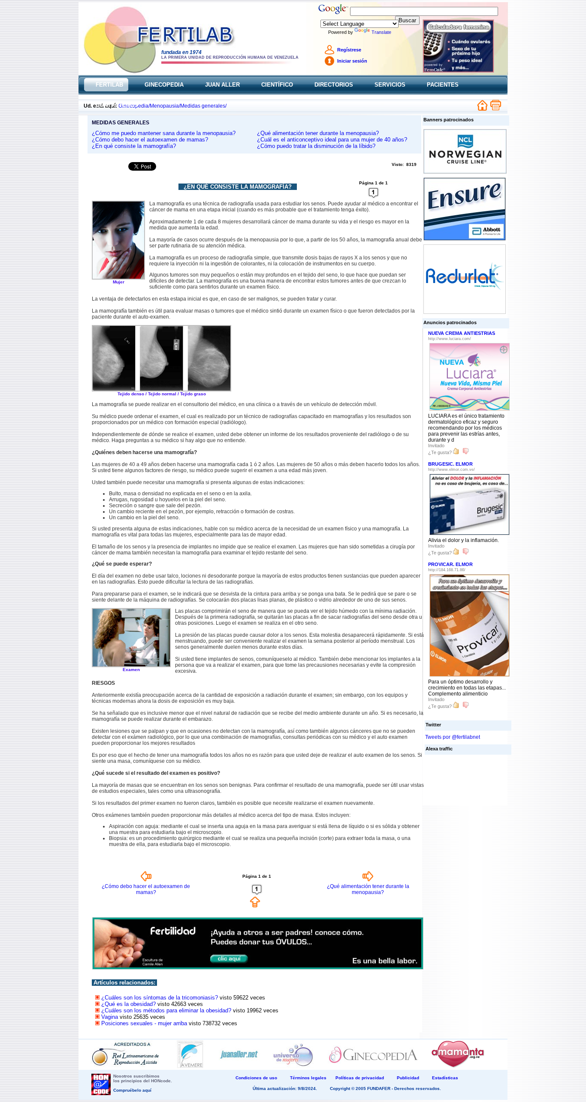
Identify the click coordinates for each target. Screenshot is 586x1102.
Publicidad (408, 1077)
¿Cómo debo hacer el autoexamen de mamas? (150, 139)
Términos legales (308, 1077)
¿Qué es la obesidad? (128, 1004)
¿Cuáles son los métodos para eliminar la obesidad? (166, 1010)
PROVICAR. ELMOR (450, 564)
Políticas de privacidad (359, 1077)
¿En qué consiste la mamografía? (134, 146)
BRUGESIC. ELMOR (450, 464)
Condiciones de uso (256, 1077)
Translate (381, 32)
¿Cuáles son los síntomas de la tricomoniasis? (159, 997)
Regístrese (349, 49)
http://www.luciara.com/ (449, 339)
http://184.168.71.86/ (446, 570)
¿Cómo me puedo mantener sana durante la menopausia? (164, 133)
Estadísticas (445, 1077)
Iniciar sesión (352, 60)
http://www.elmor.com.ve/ (451, 469)
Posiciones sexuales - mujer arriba (144, 1023)
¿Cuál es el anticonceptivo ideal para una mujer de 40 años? (332, 139)
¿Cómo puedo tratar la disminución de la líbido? (316, 146)
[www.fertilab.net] (214, 46)
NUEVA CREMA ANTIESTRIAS (461, 333)
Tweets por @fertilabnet (452, 737)
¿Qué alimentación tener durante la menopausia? (318, 133)
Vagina (109, 1017)
